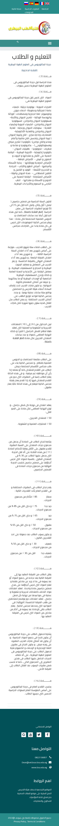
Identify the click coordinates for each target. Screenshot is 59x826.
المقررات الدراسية (32, 9)
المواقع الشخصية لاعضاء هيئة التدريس (34, 790)
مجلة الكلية (16, 9)
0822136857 (41, 757)
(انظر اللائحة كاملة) (33, 212)
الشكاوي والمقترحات (42, 801)
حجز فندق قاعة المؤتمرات (40, 797)
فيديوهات (29, 12)
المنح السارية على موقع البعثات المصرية (34, 793)
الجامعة (45, 9)
